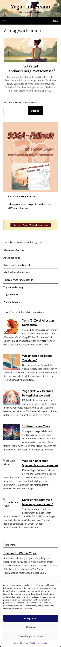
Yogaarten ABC (11, 294)
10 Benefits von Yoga (36, 426)
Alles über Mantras (13, 250)
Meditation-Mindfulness (16, 272)
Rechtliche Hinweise (39, 643)
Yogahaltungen (11, 301)
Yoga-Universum (30, 7)
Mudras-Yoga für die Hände (18, 279)
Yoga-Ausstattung (13, 287)
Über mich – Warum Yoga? (20, 553)
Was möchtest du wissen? (20, 102)
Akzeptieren (30, 618)
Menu (54, 20)
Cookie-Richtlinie (20, 643)
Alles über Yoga (11, 257)
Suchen (35, 110)
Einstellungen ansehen (30, 636)
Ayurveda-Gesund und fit (16, 265)
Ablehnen (31, 627)
